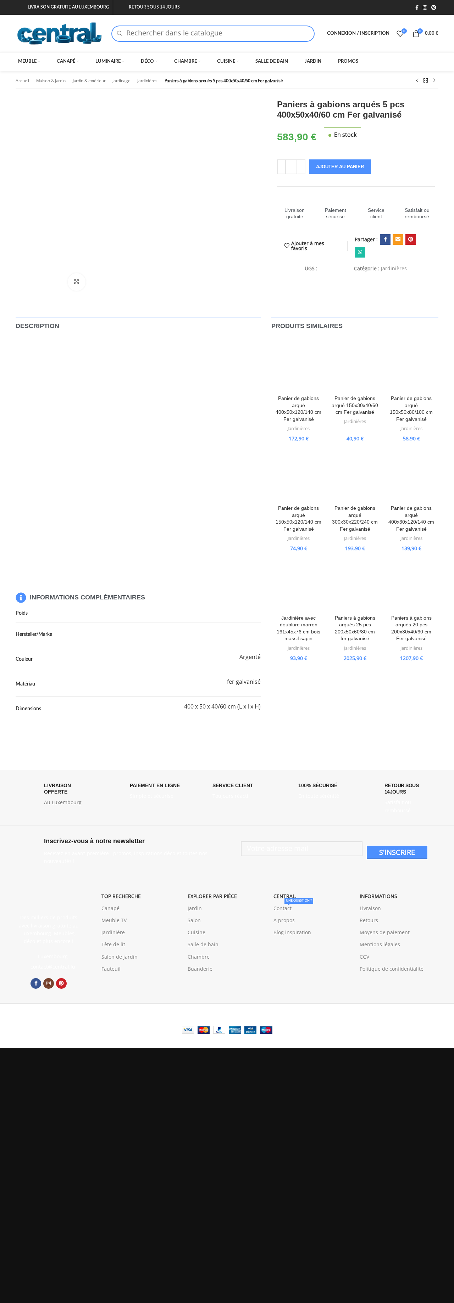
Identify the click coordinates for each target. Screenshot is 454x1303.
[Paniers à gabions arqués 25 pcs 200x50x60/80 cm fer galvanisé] (355, 584)
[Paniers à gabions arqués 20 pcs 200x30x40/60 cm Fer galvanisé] (411, 584)
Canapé (110, 908)
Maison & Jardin (51, 81)
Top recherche (121, 896)
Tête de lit (113, 944)
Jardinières (147, 81)
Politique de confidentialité (391, 968)
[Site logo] (60, 32)
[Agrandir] (76, 282)
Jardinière (113, 932)
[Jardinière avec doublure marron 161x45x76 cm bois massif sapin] (298, 584)
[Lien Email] (398, 239)
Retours (369, 920)
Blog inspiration (292, 932)
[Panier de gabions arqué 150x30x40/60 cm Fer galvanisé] (355, 365)
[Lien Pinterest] (433, 7)
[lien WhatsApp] (360, 252)
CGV (364, 956)
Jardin (195, 908)
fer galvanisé (244, 682)
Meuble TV (114, 920)
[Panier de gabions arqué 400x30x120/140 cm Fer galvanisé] (411, 474)
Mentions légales (380, 944)
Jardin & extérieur (89, 81)
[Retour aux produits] (425, 81)
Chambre (199, 956)
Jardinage (121, 81)
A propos (284, 920)
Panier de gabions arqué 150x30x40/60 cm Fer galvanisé (355, 405)
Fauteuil (111, 968)
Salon (194, 920)
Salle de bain (203, 944)
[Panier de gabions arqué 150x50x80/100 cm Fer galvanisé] (411, 365)
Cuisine (196, 932)
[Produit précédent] (417, 81)
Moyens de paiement (385, 932)
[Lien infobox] (294, 207)
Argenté (250, 657)
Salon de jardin (119, 956)
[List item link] (49, 967)
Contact (292, 907)
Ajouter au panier (340, 166)
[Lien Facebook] (417, 7)
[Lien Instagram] (425, 7)
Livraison (370, 908)
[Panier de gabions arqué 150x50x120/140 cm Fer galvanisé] (298, 474)
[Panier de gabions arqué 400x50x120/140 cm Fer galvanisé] (298, 365)
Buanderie (200, 968)
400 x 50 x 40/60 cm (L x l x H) (222, 706)
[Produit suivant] (434, 81)
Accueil (22, 81)
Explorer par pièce (212, 896)
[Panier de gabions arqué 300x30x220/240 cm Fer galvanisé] (355, 474)
